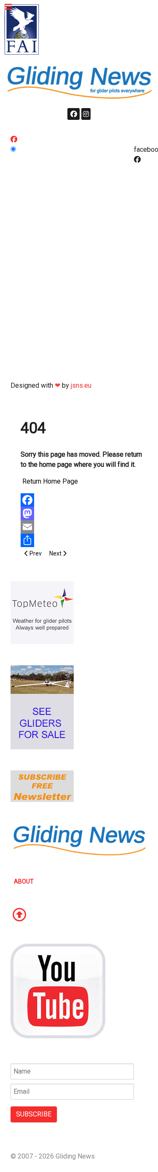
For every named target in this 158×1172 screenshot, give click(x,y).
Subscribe (33, 1114)
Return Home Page (50, 481)
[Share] (81, 540)
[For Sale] (42, 707)
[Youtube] (58, 991)
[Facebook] (81, 500)
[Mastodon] (81, 513)
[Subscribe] (42, 786)
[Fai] (21, 29)
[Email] (81, 527)
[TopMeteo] (42, 612)
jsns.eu (81, 385)
